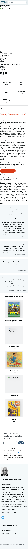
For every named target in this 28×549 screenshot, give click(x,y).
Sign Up (21, 443)
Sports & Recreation (5, 179)
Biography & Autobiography (18, 178)
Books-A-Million (22, 111)
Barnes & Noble (12, 111)
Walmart (3, 118)
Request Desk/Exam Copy (7, 171)
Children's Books (4, 175)
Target (23, 114)
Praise (1, 203)
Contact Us (2, 546)
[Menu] (2, 2)
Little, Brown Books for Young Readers (10, 64)
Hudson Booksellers (14, 114)
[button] (14, 52)
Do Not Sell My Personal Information (13, 546)
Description (3, 120)
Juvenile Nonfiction (5, 178)
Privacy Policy (22, 544)
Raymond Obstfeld (9, 525)
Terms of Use (16, 544)
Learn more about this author (8, 512)
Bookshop (3, 114)
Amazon (3, 111)
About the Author (4, 181)
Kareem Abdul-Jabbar (7, 53)
